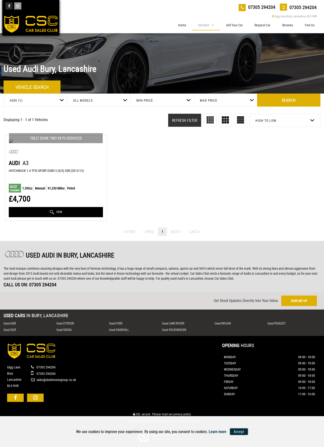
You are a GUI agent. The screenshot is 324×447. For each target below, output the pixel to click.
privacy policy (182, 414)
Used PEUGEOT (277, 323)
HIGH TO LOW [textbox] (265, 120)
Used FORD (115, 323)
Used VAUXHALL (119, 330)
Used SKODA (64, 330)
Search (289, 100)
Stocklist (203, 25)
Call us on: (30, 284)
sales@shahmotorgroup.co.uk (56, 379)
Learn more (217, 431)
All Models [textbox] (83, 100)
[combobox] (35, 100)
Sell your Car (234, 25)
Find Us (310, 25)
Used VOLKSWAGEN (174, 330)
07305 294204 (261, 7)
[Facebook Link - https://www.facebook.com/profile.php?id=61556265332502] (9, 5)
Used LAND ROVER (173, 323)
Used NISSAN (223, 323)
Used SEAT (10, 330)
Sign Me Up (299, 300)
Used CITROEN (65, 323)
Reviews (287, 25)
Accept (239, 431)
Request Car (262, 25)
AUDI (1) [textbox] (16, 100)
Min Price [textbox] (144, 100)
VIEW (59, 212)
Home (182, 25)
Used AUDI (10, 323)
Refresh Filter (184, 120)
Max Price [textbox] (208, 100)
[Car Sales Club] (31, 22)
